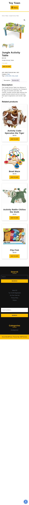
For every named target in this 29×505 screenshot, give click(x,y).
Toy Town (14, 3)
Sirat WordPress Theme (9, 337)
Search (14, 315)
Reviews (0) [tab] (15, 80)
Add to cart (6, 66)
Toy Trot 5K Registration (15, 292)
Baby (7, 15)
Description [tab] (7, 80)
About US (14, 290)
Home (3, 15)
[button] (24, 20)
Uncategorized (14, 330)
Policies (15, 300)
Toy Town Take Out (14, 295)
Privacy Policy (14, 297)
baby (13, 75)
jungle (16, 75)
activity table (8, 75)
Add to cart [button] (14, 139)
